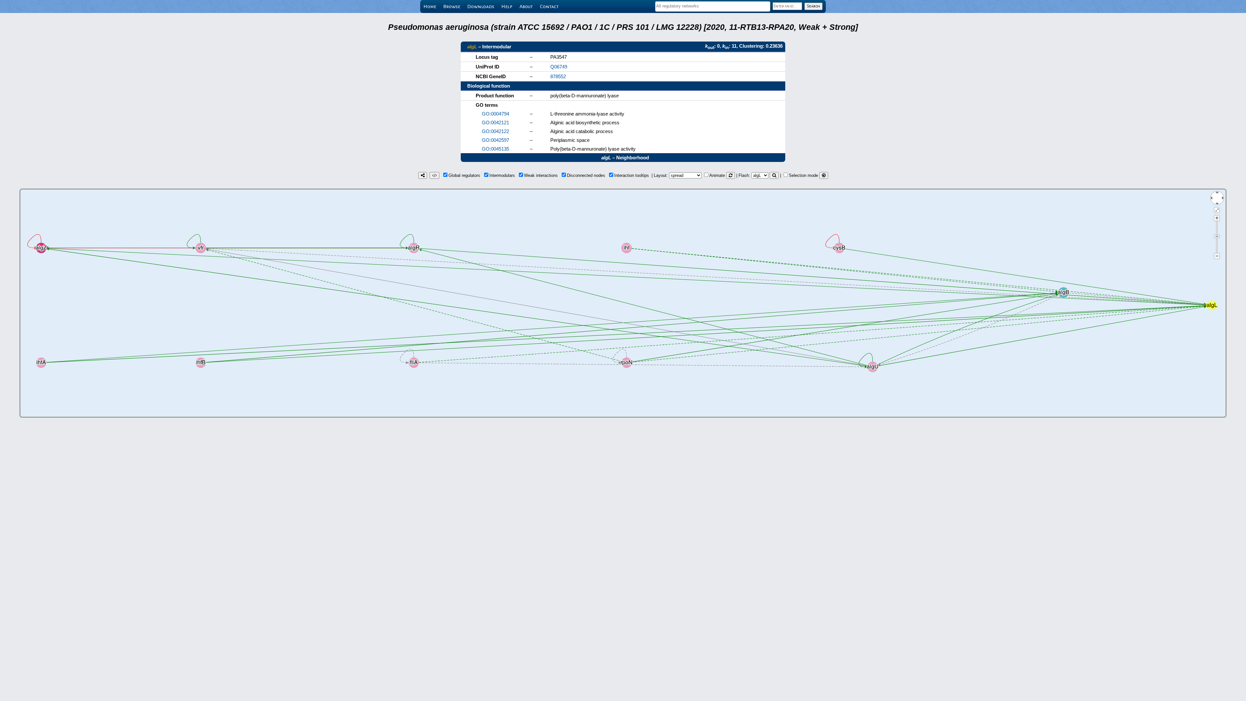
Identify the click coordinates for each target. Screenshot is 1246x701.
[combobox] (712, 6)
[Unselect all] (823, 175)
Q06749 (558, 66)
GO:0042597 (495, 140)
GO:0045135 (495, 149)
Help (506, 6)
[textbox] (712, 6)
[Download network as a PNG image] (422, 175)
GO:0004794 (495, 114)
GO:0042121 (495, 122)
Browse (451, 6)
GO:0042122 (495, 131)
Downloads (480, 6)
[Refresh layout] (730, 175)
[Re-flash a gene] (774, 175)
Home (429, 6)
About (526, 6)
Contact (549, 6)
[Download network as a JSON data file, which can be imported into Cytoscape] (434, 175)
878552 (558, 76)
